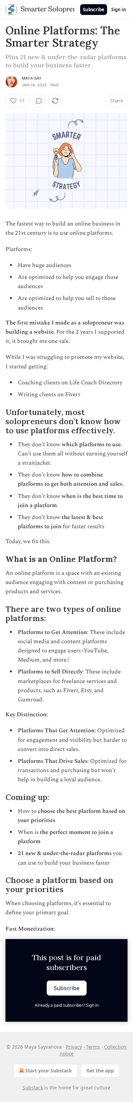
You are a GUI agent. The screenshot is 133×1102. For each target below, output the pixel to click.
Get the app (100, 1070)
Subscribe (93, 9)
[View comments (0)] (39, 100)
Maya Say (32, 78)
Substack (33, 1087)
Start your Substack (48, 1070)
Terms (93, 1046)
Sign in (118, 9)
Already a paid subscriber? (67, 1005)
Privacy (74, 1046)
